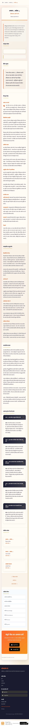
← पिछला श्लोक (14, 576)
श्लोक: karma (7, 619)
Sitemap (2, 708)
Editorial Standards (5, 706)
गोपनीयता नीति (3, 701)
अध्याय (6, 2)
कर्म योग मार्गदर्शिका (8, 601)
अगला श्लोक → (14, 583)
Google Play (15, 649)
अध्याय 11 (11, 2)
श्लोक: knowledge (8, 610)
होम (3, 2)
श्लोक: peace (7, 624)
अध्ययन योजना (7, 606)
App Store (15, 644)
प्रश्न (2, 685)
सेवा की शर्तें (3, 704)
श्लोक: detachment (8, 615)
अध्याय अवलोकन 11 (8, 597)
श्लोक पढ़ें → (7, 543)
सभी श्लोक (3, 683)
